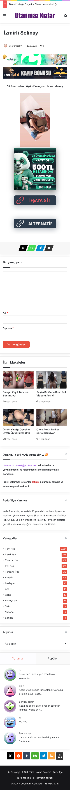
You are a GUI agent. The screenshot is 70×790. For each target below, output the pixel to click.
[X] (22, 248)
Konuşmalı (11, 600)
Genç (8, 594)
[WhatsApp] (30, 248)
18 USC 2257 (52, 783)
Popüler (53, 658)
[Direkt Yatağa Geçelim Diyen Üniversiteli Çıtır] (18, 417)
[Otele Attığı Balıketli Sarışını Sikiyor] (51, 417)
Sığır (21, 685)
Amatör (9, 577)
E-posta (8, 328)
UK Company (15, 45)
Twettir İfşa (11, 560)
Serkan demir (26, 701)
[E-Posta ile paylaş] (48, 248)
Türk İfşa (10, 548)
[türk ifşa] (35, 15)
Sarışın (9, 617)
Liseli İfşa (10, 554)
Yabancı (9, 612)
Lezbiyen (10, 583)
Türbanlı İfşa (12, 571)
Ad (5, 312)
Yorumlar (18, 658)
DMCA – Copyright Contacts (26, 783)
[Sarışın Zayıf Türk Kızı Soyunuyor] (18, 380)
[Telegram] (39, 248)
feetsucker (25, 733)
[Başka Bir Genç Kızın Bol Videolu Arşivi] (51, 380)
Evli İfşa (9, 566)
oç (20, 670)
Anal (7, 589)
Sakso (8, 606)
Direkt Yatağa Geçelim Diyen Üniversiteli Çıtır (34, 4)
